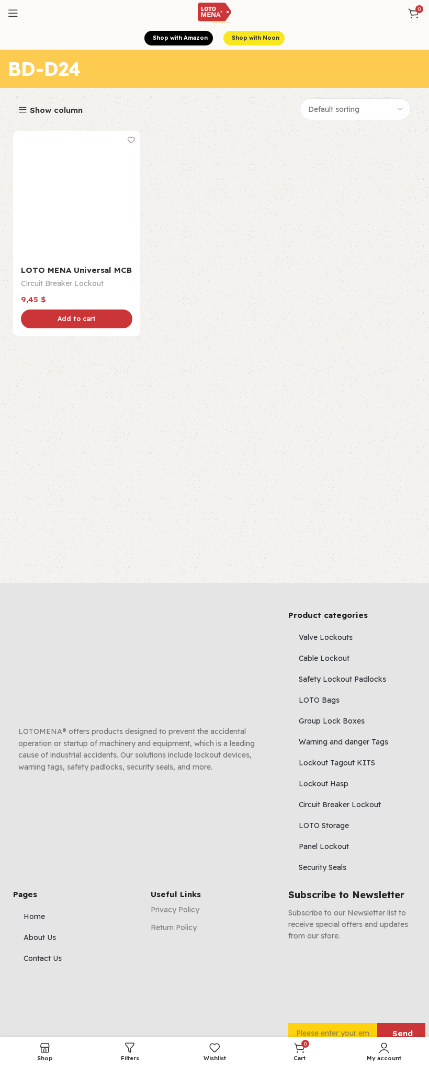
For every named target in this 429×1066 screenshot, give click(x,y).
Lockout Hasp (323, 783)
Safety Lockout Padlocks (342, 679)
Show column (56, 110)
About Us (40, 937)
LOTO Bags (319, 700)
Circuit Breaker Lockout (62, 283)
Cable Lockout (324, 658)
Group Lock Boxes (332, 721)
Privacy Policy (175, 909)
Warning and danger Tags (343, 742)
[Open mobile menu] (13, 13)
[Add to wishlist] (131, 140)
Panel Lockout (324, 846)
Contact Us (43, 958)
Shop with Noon (255, 37)
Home (34, 916)
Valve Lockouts (326, 637)
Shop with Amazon (180, 37)
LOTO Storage (324, 825)
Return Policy (174, 927)
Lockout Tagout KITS (337, 762)
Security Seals (322, 867)
